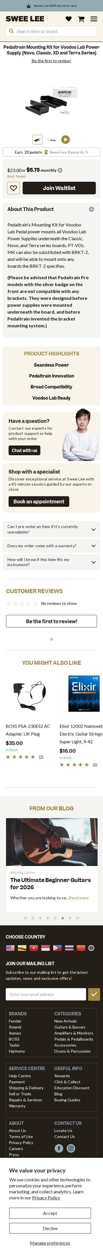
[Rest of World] (92, 947)
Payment (17, 1081)
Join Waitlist (59, 188)
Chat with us (24, 450)
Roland (15, 1027)
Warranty (17, 1105)
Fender (15, 1020)
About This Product (30, 209)
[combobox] (51, 31)
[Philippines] (59, 947)
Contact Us (64, 1136)
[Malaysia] (12, 947)
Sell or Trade (20, 1093)
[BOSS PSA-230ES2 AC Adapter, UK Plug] (30, 696)
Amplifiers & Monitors (73, 1033)
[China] (82, 947)
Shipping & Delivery (26, 1087)
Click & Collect (67, 1081)
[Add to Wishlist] (13, 188)
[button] (37, 139)
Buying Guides (67, 1099)
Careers (16, 1148)
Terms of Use (21, 1136)
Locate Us (63, 1130)
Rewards (62, 1075)
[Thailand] (71, 947)
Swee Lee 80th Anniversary (55, 5)
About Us (17, 1130)
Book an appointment (38, 502)
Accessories (65, 1045)
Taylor (14, 1045)
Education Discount (72, 1087)
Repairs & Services (25, 1099)
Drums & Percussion (72, 1051)
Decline (50, 1228)
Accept (50, 1213)
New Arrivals (65, 1020)
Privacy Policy (46, 1197)
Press (14, 1154)
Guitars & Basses (69, 1027)
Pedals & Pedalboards (73, 1039)
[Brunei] (23, 947)
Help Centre (20, 1075)
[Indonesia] (47, 947)
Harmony (17, 1051)
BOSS (14, 1039)
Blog (58, 1093)
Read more (15, 897)
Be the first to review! (51, 61)
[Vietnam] (35, 947)
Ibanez (15, 1033)
